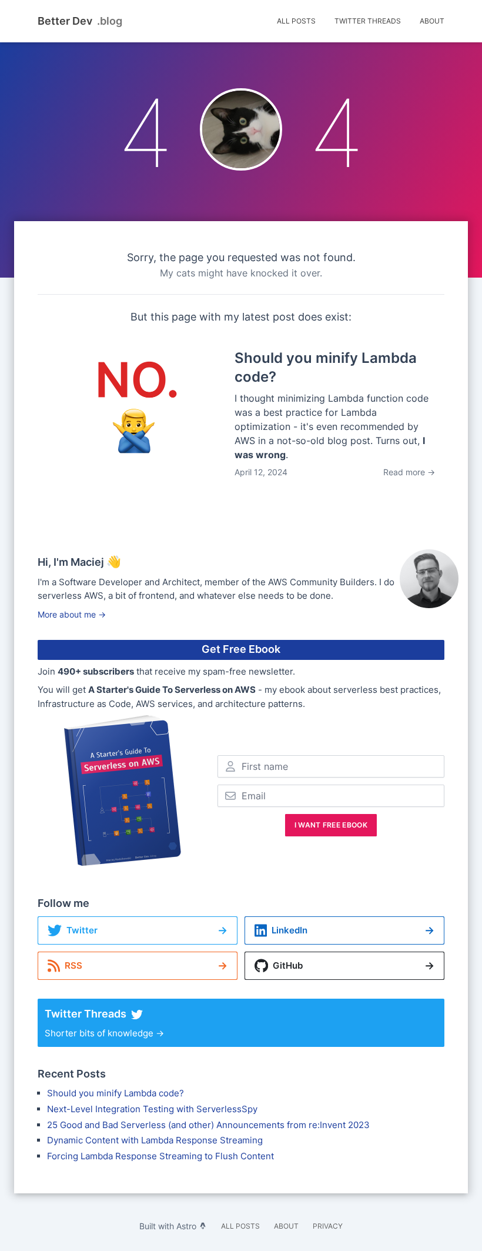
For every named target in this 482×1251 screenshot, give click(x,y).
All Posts (296, 20)
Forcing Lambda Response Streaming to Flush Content (160, 1156)
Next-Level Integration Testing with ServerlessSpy (152, 1109)
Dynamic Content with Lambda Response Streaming (155, 1140)
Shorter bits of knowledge (104, 1023)
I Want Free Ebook (330, 824)
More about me (72, 614)
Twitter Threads (367, 20)
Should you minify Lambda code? (115, 1093)
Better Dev (80, 21)
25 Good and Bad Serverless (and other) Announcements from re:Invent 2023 (208, 1124)
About (432, 20)
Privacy (328, 1226)
